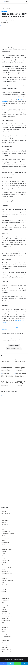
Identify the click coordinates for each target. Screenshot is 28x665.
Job (3, 582)
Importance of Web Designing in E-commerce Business (20, 382)
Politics (3, 607)
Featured (4, 553)
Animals (4, 511)
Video (3, 642)
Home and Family (6, 571)
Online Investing (5, 600)
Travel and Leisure (6, 636)
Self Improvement (6, 620)
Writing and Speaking (7, 651)
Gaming (4, 564)
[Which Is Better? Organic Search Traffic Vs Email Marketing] (7, 376)
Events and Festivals (6, 549)
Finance (4, 555)
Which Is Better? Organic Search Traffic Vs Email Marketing (7, 382)
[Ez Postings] (7, 1)
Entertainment (5, 547)
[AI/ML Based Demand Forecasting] (7, 362)
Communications (6, 531)
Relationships (5, 618)
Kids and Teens (5, 584)
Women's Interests (6, 649)
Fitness (3, 558)
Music (3, 596)
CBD (3, 529)
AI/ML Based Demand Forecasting (6, 368)
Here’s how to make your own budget (20, 368)
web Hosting (5, 647)
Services (4, 625)
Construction (5, 535)
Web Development (6, 645)
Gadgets (4, 562)
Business (8, 8)
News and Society (6, 598)
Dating (3, 540)
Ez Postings (5, 20)
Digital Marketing (6, 542)
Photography (5, 605)
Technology (4, 634)
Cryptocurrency (5, 538)
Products (4, 609)
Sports (3, 631)
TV (2, 638)
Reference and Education (8, 616)
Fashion (4, 551)
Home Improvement (6, 576)
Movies (3, 593)
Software (4, 629)
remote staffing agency (14, 348)
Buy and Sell (5, 524)
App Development (6, 513)
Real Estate (4, 611)
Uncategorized (5, 640)
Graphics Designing (6, 567)
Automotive (4, 518)
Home (3, 8)
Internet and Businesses (7, 580)
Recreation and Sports (7, 613)
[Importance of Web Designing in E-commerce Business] (21, 376)
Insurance (4, 578)
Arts (3, 515)
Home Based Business (7, 573)
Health (3, 569)
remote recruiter (14, 345)
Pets (3, 602)
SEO (3, 622)
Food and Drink (5, 560)
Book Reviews (5, 520)
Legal (3, 587)
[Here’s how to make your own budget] (21, 362)
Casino (3, 526)
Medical (4, 591)
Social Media (5, 627)
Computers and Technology (8, 533)
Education (4, 544)
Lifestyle (4, 589)
